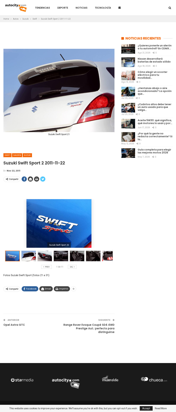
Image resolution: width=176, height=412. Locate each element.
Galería (17, 155)
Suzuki (27, 155)
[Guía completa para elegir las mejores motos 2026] (128, 153)
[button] (29, 256)
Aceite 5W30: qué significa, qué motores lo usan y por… (155, 122)
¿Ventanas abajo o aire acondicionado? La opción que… (155, 91)
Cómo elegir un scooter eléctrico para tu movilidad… (152, 75)
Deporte (62, 7)
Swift (7, 155)
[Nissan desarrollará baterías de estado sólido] (128, 62)
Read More (161, 408)
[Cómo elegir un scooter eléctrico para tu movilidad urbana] (128, 75)
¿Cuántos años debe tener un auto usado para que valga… (154, 107)
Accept (146, 408)
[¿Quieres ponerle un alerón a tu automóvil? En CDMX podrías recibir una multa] (128, 49)
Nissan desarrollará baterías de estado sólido (154, 60)
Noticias (81, 7)
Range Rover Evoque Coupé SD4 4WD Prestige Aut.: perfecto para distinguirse (88, 328)
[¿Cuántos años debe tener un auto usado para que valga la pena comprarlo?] (128, 108)
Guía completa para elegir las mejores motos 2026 (154, 151)
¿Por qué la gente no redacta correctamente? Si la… (155, 136)
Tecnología (103, 7)
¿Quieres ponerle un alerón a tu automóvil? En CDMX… (155, 47)
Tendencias (42, 7)
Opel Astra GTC (14, 325)
